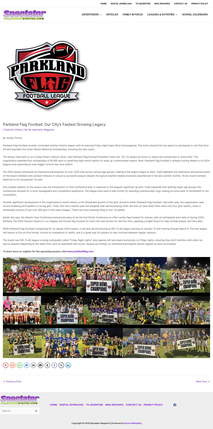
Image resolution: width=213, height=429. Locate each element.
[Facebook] (174, 404)
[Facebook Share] (54, 365)
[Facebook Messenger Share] (26, 365)
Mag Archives (114, 404)
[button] (100, 15)
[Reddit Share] (12, 365)
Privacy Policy (153, 404)
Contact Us (133, 404)
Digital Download (72, 404)
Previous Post (12, 381)
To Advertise (94, 404)
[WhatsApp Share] (19, 365)
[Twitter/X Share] (61, 365)
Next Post (203, 381)
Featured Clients (13, 129)
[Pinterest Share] (5, 365)
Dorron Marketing (133, 423)
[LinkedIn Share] (68, 365)
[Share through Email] (33, 365)
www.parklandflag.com (80, 251)
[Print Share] (40, 365)
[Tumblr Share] (47, 365)
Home (53, 404)
